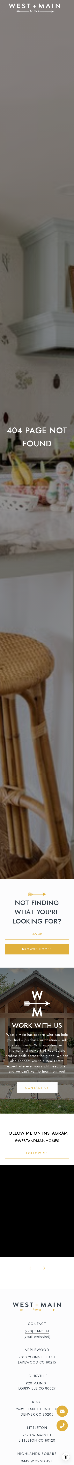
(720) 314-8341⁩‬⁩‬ (37, 1331)
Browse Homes (37, 949)
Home (37, 934)
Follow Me (37, 1153)
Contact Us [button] (37, 1088)
